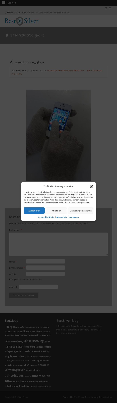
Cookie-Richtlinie (46, 217)
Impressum (73, 217)
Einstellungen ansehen (81, 210)
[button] (91, 186)
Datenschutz (61, 217)
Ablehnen (56, 210)
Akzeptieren (34, 210)
